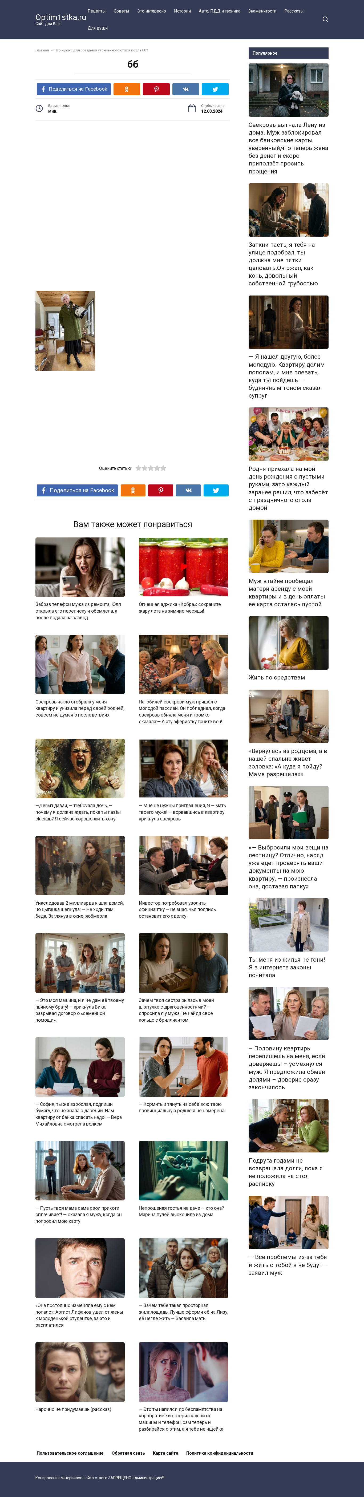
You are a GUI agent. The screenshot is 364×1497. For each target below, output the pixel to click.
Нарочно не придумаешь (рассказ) (73, 1409)
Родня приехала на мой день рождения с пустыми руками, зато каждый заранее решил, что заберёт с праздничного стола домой (288, 488)
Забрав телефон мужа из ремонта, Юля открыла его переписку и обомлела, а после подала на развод (78, 611)
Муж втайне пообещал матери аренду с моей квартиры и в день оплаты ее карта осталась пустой (287, 592)
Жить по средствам (277, 677)
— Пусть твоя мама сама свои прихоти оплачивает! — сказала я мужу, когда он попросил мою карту (78, 1214)
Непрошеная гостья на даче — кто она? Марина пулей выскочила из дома (181, 1211)
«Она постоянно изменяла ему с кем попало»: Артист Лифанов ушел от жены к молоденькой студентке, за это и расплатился (79, 1315)
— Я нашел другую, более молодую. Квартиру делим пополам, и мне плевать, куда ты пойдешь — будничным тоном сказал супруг (287, 376)
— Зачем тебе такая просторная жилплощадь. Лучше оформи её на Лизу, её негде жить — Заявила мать (183, 1312)
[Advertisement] (132, 166)
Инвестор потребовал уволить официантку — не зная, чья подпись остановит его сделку (177, 909)
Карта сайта (165, 1453)
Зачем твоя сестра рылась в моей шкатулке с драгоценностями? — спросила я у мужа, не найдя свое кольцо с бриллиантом (176, 1010)
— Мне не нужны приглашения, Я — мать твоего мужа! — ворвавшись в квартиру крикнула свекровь (182, 812)
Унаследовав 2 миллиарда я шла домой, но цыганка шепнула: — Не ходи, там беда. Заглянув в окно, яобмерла (79, 909)
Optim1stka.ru (60, 17)
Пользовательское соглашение (70, 1453)
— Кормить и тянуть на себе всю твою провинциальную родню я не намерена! (182, 1108)
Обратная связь (128, 1453)
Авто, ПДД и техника (219, 11)
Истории (182, 11)
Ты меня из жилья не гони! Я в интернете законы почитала (287, 967)
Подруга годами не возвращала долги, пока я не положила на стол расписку (286, 1172)
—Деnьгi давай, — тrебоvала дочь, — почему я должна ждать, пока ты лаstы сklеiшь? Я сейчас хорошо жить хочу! (78, 812)
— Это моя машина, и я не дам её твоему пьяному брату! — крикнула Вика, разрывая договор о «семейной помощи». (79, 1010)
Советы (121, 11)
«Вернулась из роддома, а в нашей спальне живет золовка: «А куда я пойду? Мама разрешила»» (288, 762)
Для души (98, 28)
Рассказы (294, 11)
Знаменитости (262, 11)
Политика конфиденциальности (219, 1453)
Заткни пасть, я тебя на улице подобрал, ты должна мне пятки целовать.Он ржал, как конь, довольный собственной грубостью (283, 264)
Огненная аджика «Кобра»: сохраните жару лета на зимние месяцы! (180, 608)
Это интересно (151, 11)
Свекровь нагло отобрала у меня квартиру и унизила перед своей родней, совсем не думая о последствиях (79, 708)
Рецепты (97, 11)
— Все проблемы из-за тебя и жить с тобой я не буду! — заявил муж (288, 1265)
